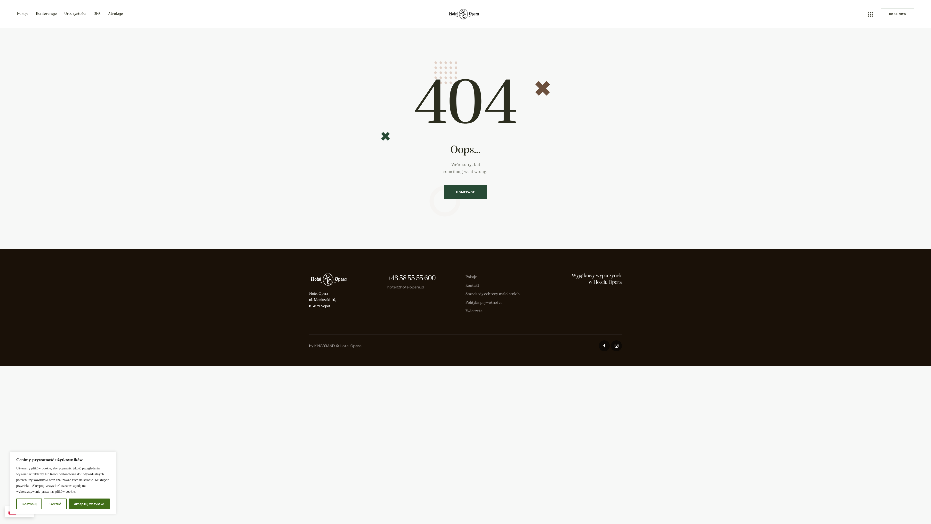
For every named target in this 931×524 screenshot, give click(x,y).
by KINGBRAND (322, 345)
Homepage (465, 192)
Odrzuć (55, 504)
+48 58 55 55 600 (411, 278)
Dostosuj (29, 504)
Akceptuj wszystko (89, 504)
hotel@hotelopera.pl (405, 287)
